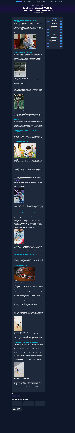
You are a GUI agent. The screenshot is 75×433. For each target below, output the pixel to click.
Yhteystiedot (60, 1)
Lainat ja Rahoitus (50, 1)
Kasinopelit (29, 1)
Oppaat (56, 1)
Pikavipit (42, 5)
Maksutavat (45, 1)
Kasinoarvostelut (39, 1)
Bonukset (34, 1)
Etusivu (25, 1)
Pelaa (60, 21)
